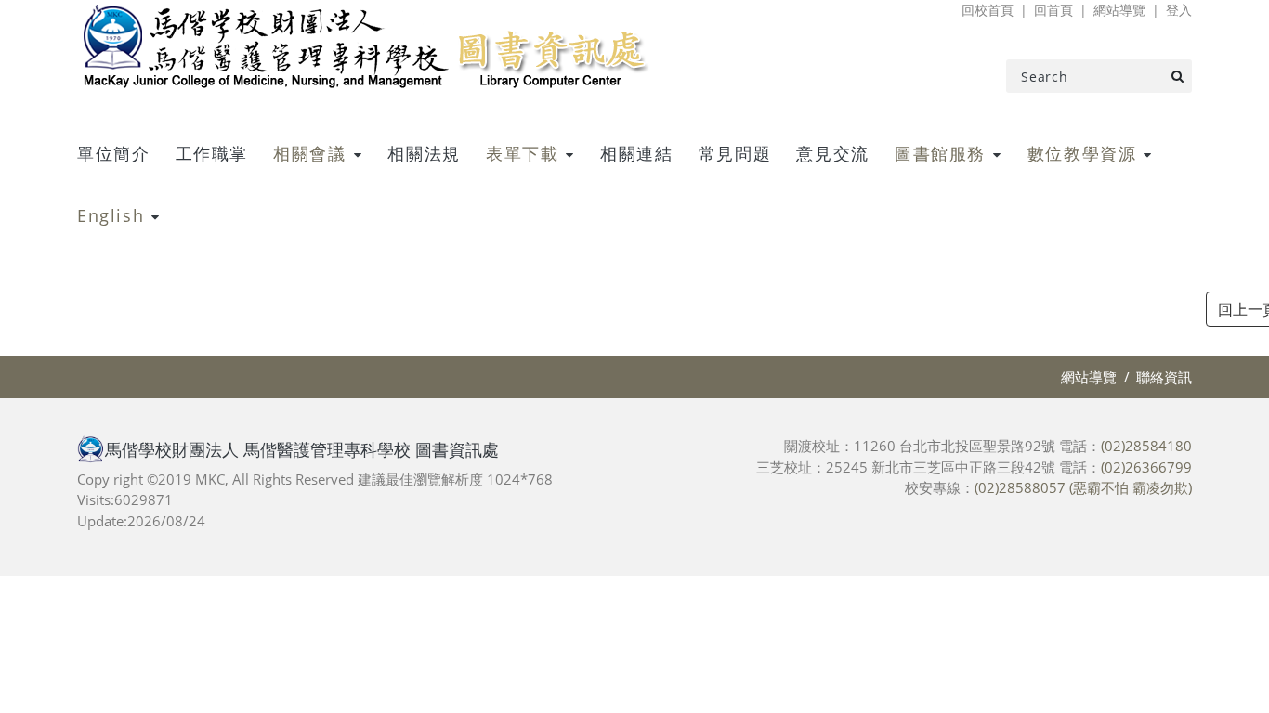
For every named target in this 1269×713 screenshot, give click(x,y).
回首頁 (1053, 10)
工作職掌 (212, 153)
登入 (1179, 10)
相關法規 (423, 153)
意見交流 (832, 153)
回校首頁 (988, 10)
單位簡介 (113, 153)
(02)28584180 (1146, 445)
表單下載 (522, 153)
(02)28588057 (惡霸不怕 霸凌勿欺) (1083, 487)
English (110, 215)
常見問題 (735, 153)
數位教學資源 (1082, 153)
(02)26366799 (1146, 467)
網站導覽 (1119, 10)
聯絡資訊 (1164, 377)
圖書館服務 (940, 153)
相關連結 (636, 153)
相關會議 (309, 153)
